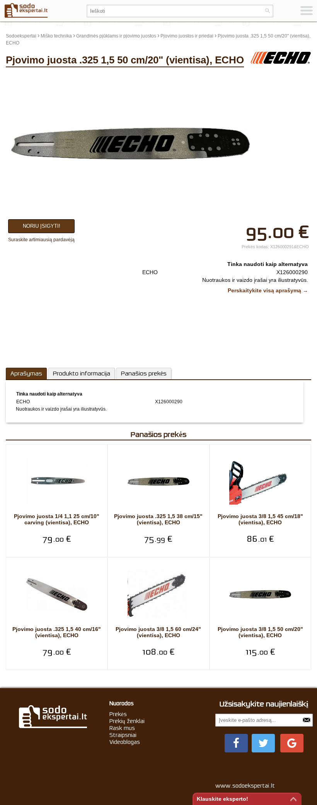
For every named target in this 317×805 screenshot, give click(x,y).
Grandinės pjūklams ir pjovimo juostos (116, 36)
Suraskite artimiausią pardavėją (41, 239)
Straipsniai (122, 735)
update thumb (267, 77)
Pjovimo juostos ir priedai (186, 36)
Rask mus (122, 728)
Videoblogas (124, 742)
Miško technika (56, 36)
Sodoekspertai (21, 36)
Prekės (118, 714)
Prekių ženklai (127, 721)
